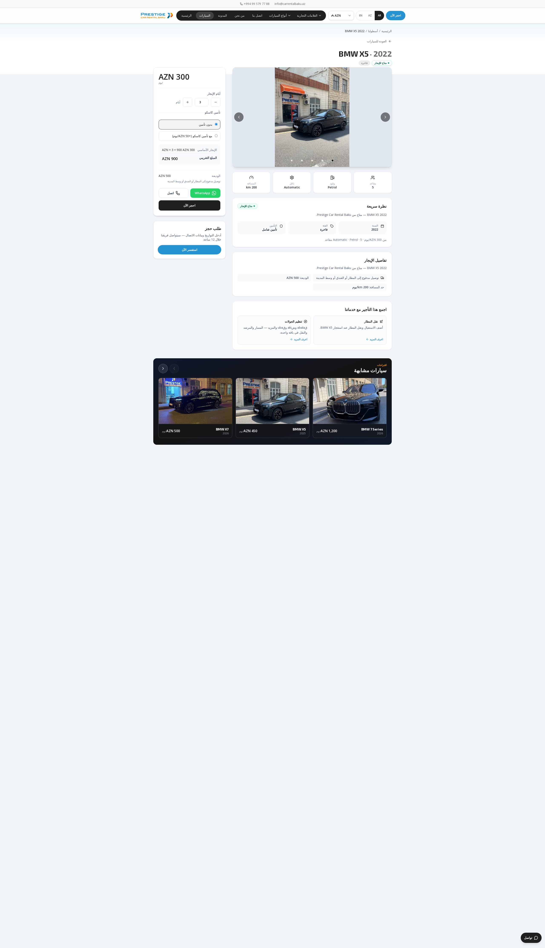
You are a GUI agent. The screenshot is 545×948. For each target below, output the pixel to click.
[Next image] (385, 117)
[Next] (163, 368)
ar (379, 15)
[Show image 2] (322, 160)
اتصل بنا (257, 15)
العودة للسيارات (377, 41)
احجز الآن (395, 15)
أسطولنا (373, 31)
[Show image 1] (332, 160)
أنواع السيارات (278, 15)
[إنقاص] (215, 102)
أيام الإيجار (213, 94)
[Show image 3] (312, 160)
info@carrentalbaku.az (290, 4)
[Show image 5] (291, 160)
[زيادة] (187, 102)
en (360, 15)
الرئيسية (186, 15)
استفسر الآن (189, 250)
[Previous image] (239, 117)
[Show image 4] (302, 160)
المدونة (222, 15)
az (370, 15)
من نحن (240, 15)
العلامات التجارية (307, 15)
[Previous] (174, 368)
